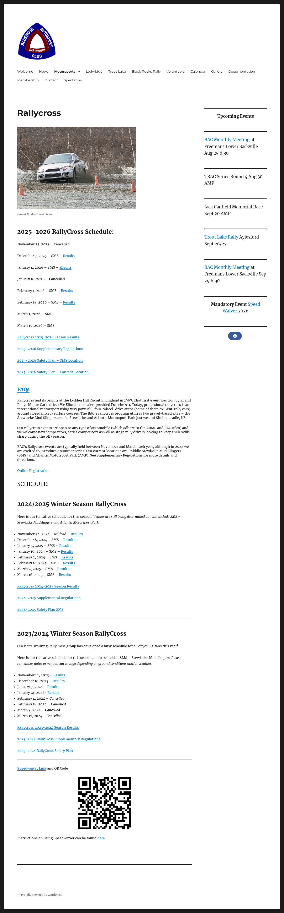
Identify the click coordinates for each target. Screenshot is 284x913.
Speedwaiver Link (31, 768)
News (43, 71)
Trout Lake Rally (221, 237)
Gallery (216, 71)
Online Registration (33, 471)
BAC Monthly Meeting (226, 139)
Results (69, 256)
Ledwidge (94, 71)
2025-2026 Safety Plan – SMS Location (50, 360)
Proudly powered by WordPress (41, 895)
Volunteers (176, 71)
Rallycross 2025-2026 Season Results (48, 337)
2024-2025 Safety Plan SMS (40, 609)
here (101, 838)
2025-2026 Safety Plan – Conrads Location (53, 372)
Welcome (25, 71)
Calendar (197, 71)
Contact (51, 80)
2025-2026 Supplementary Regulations (50, 349)
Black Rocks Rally (146, 71)
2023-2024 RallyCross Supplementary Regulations (58, 739)
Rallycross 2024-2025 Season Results (48, 586)
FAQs (23, 389)
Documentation (241, 71)
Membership (28, 80)
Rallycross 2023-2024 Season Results (48, 727)
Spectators (73, 80)
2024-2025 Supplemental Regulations (48, 598)
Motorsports (64, 71)
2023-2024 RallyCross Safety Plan (45, 751)
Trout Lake (117, 71)
